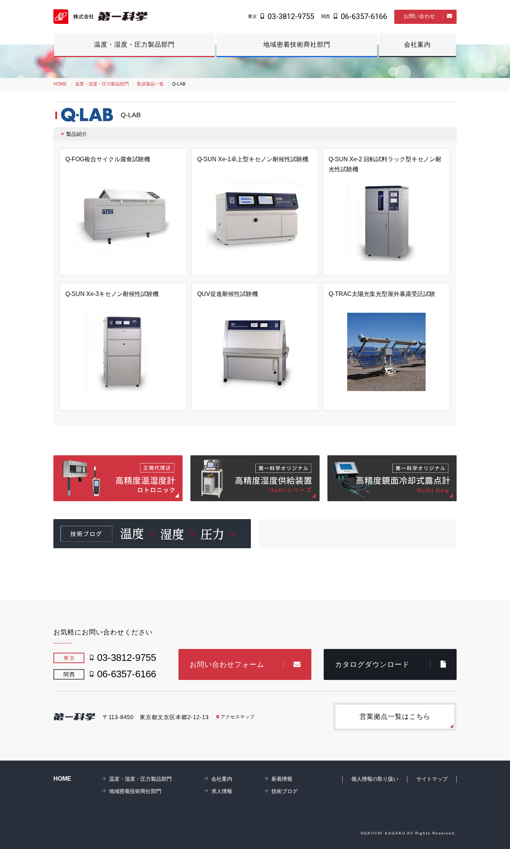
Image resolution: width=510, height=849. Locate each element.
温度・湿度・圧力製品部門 (134, 44)
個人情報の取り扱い (374, 779)
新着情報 (281, 779)
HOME (60, 84)
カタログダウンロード (372, 664)
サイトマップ (432, 779)
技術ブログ (284, 791)
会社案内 (417, 44)
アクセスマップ (238, 717)
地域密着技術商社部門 (296, 44)
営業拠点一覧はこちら (395, 716)
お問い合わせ (419, 16)
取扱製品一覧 (150, 84)
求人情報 (221, 791)
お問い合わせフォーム (227, 664)
